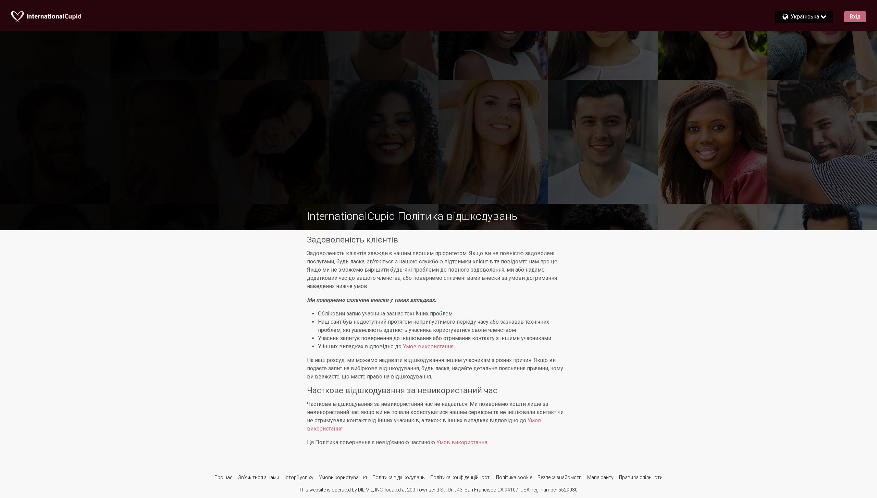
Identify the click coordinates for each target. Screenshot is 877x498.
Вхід (855, 16)
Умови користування (343, 477)
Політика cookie (514, 477)
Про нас (223, 477)
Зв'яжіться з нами (258, 477)
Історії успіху (299, 477)
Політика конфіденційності (460, 477)
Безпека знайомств (560, 477)
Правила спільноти (641, 477)
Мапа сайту (600, 477)
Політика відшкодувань (398, 477)
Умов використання (428, 346)
